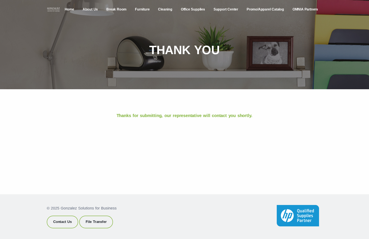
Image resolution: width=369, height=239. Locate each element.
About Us (90, 9)
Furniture (142, 9)
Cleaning (165, 9)
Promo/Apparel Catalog (265, 9)
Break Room (116, 9)
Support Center (226, 9)
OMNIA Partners (305, 9)
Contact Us (62, 222)
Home (69, 9)
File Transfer (96, 222)
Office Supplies (193, 9)
